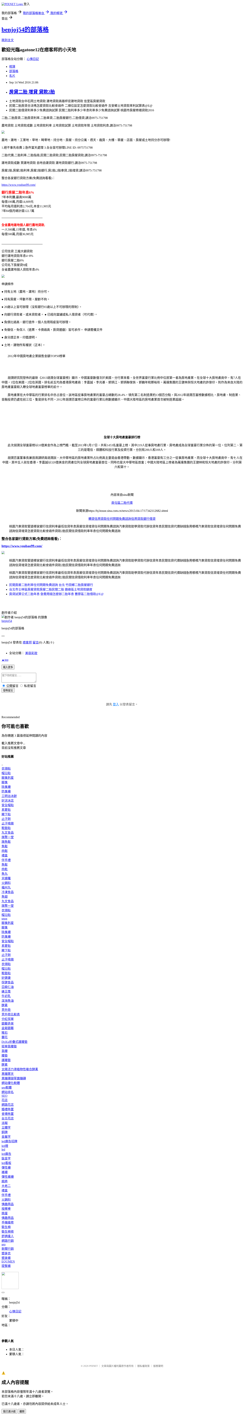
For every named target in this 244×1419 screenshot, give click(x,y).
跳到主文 (8, 40)
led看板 (6, 1163)
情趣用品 (8, 1204)
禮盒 (5, 855)
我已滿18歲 (9, 1411)
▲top (5, 659)
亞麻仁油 (8, 987)
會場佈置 (8, 1113)
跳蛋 (5, 1213)
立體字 (6, 1127)
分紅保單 (8, 1019)
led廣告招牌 (9, 1141)
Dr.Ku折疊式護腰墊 (14, 1041)
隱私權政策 (143, 1366)
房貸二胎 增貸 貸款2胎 (32, 91)
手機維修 (8, 1222)
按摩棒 (6, 1208)
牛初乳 (6, 996)
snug (4, 918)
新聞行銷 (8, 1248)
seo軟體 (7, 1087)
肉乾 (5, 869)
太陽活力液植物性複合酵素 (20, 1069)
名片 (12, 75)
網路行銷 (8, 1240)
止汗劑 (6, 818)
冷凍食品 (8, 892)
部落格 (13, 71)
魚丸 (5, 873)
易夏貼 (6, 809)
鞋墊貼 (6, 828)
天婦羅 (6, 878)
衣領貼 (6, 768)
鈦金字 (6, 1158)
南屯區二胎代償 (122, 502)
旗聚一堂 (8, 837)
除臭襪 (6, 786)
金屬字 (6, 1136)
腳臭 (5, 782)
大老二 (6, 1185)
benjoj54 (7, 621)
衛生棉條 (8, 1231)
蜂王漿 (6, 991)
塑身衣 (6, 1253)
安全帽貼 (8, 805)
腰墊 (5, 1055)
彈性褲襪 (8, 1176)
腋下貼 (6, 814)
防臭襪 (6, 791)
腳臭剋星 (8, 777)
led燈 (5, 1145)
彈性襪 (6, 1167)
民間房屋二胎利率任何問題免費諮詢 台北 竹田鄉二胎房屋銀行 (51, 585)
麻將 (5, 1181)
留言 (36, 642)
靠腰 (5, 1051)
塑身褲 (6, 1258)
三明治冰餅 (9, 796)
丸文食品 (8, 832)
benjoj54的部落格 (25, 29)
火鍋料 (6, 883)
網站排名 (8, 1092)
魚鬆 (5, 846)
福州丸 (6, 887)
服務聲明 (158, 1366)
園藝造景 (8, 1023)
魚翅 (5, 896)
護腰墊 (6, 1060)
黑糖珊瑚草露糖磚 (14, 1078)
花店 (5, 1100)
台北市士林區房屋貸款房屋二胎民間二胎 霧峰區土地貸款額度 (50, 589)
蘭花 (5, 1037)
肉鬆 (5, 851)
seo (4, 1244)
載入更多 (8, 667)
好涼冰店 (8, 800)
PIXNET (93, 1366)
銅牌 (5, 1132)
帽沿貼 (6, 773)
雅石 (5, 1032)
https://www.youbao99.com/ (19, 184)
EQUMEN (8, 1261)
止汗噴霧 (8, 823)
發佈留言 (8, 690)
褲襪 (5, 1172)
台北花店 (8, 1118)
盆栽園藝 (8, 1028)
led (3, 1149)
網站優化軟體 (11, 1083)
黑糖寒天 (8, 1073)
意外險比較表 (11, 1014)
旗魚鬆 (6, 841)
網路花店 (8, 1104)
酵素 (5, 1005)
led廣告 (6, 1153)
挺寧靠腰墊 (9, 1046)
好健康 (6, 977)
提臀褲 (6, 1266)
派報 (5, 1123)
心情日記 (33, 59)
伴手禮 (6, 860)
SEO (4, 1095)
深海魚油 (8, 1000)
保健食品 (8, 982)
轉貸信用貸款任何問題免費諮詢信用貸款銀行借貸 (122, 518)
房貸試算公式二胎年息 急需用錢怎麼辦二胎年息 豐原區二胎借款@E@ (56, 594)
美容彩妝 (31, 653)
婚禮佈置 (8, 1109)
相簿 (12, 66)
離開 (21, 1411)
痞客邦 (27, 642)
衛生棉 (6, 1227)
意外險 (6, 1009)
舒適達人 (8, 1236)
